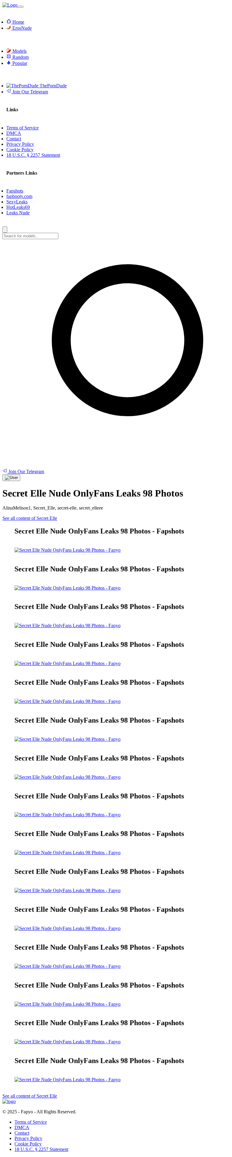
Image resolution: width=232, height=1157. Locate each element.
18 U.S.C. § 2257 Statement (41, 1149)
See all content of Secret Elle (29, 518)
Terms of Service (30, 1122)
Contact (21, 1132)
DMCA (21, 1127)
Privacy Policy (28, 1138)
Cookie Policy (28, 1143)
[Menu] (21, 7)
